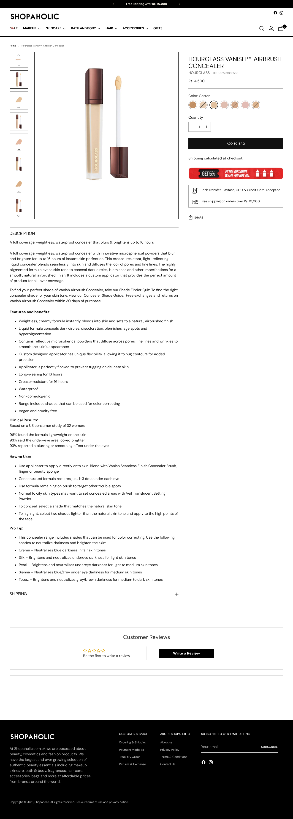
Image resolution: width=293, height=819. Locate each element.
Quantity (195, 117)
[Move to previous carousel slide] (269, 704)
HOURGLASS (199, 72)
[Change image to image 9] (19, 164)
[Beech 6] (192, 105)
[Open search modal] (261, 28)
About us (166, 742)
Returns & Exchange (132, 764)
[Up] (19, 55)
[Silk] (245, 105)
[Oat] (235, 105)
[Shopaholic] (35, 16)
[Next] (179, 4)
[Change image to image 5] (19, 79)
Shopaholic (42, 802)
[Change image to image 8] (19, 143)
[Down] (19, 215)
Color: (199, 95)
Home (13, 45)
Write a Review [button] (186, 653)
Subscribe (269, 747)
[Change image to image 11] (19, 206)
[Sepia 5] (256, 105)
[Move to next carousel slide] (279, 704)
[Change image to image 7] (19, 121)
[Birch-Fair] (203, 105)
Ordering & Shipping (132, 742)
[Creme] (224, 105)
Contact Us (168, 764)
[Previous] (114, 4)
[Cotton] (213, 105)
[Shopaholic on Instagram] (281, 13)
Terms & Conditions (173, 757)
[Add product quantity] (206, 126)
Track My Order (129, 757)
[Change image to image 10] (19, 185)
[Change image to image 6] (19, 100)
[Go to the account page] (271, 28)
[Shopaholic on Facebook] (275, 13)
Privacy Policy (169, 750)
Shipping (195, 158)
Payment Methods (131, 750)
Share (198, 217)
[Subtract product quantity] (193, 126)
